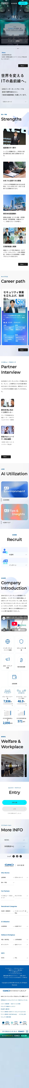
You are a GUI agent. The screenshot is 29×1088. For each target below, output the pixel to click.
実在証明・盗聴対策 (5, 1009)
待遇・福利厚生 (5, 939)
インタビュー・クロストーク (6, 896)
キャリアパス (18, 895)
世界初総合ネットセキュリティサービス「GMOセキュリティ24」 (14, 1000)
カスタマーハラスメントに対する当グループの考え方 (15, 977)
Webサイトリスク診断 (15, 1003)
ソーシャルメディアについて (15, 973)
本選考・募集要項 (5, 911)
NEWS (2, 958)
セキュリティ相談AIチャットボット (8, 1006)
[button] (4, 48)
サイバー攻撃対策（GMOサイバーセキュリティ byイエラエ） (13, 1011)
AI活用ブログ (18, 926)
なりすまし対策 (22, 1014)
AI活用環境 (4, 926)
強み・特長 (4, 882)
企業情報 (3, 877)
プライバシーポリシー (19, 968)
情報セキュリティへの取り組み (15, 970)
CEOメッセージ (19, 877)
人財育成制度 (18, 939)
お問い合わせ (23, 975)
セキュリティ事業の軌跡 (6, 1017)
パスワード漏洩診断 (5, 1003)
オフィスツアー (5, 944)
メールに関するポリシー (15, 972)
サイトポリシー (8, 968)
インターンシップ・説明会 (20, 912)
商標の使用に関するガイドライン (10, 975)
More (22, 66)
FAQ (16, 958)
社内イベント (18, 944)
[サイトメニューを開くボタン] (27, 7)
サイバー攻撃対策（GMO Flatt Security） (9, 1014)
